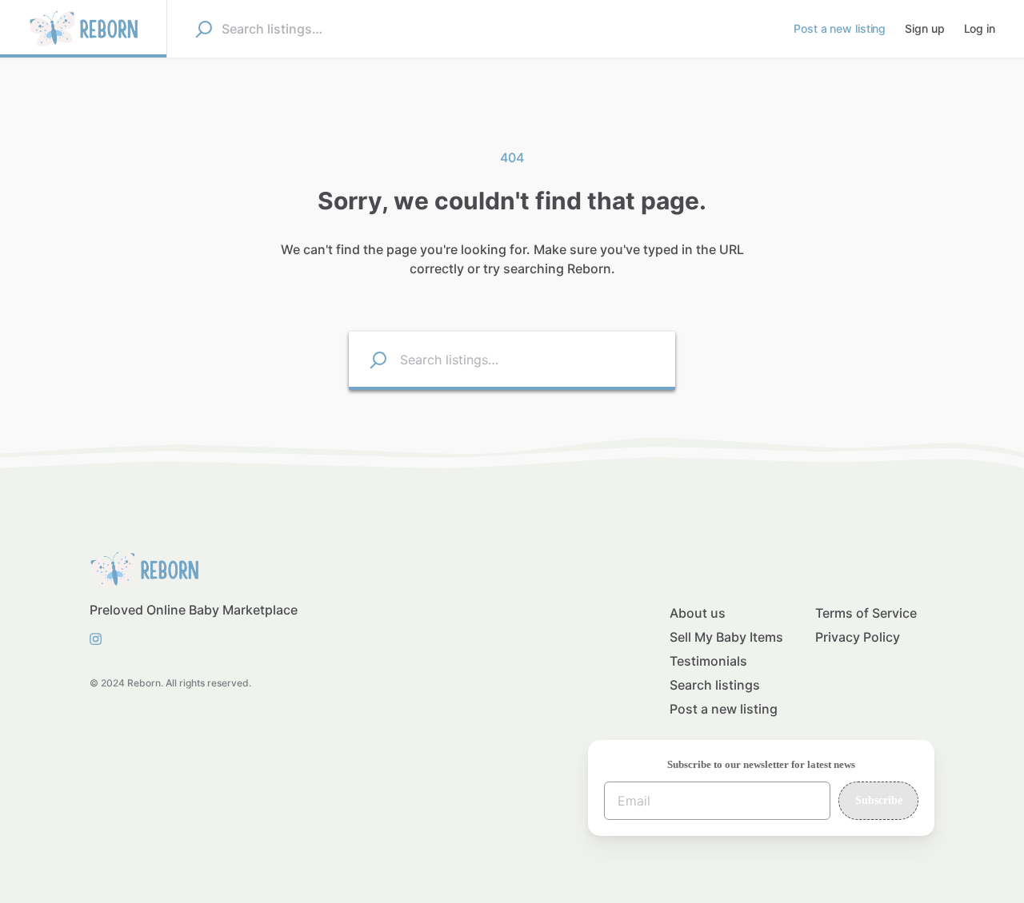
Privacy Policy (857, 637)
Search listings (715, 685)
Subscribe (878, 800)
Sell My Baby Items (726, 637)
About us (698, 613)
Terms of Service (866, 613)
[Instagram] (100, 638)
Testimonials (708, 661)
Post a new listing (724, 709)
